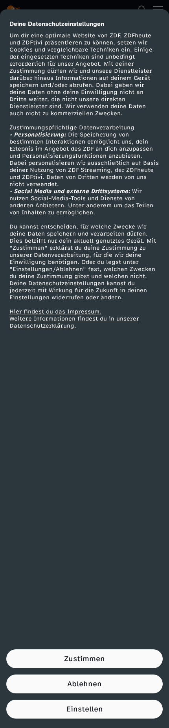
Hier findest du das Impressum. (55, 311)
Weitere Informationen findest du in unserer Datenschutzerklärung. (74, 322)
